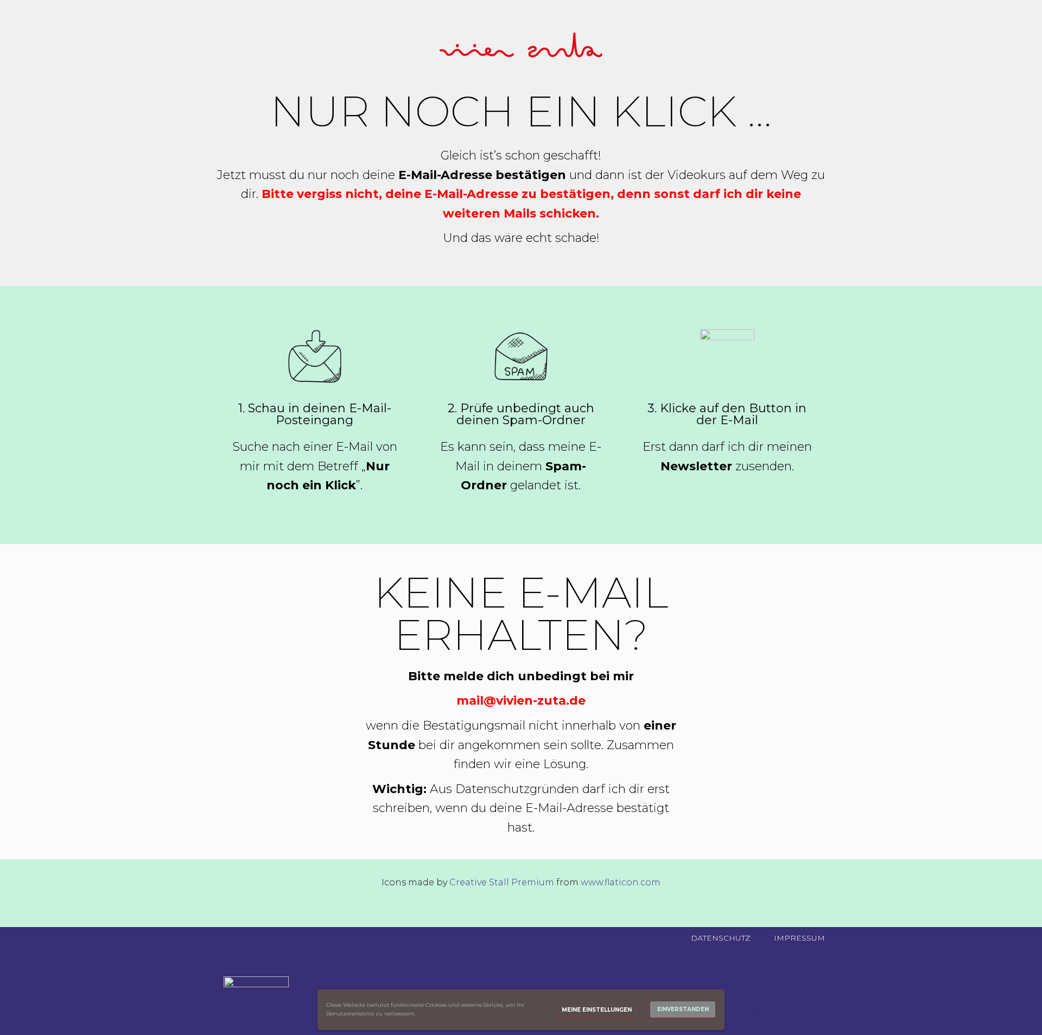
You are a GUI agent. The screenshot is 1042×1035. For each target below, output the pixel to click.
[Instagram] (781, 967)
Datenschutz (721, 938)
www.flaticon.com (620, 882)
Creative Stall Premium (501, 882)
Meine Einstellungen (597, 1009)
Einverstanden (683, 1009)
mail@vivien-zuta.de (521, 700)
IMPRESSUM (799, 938)
